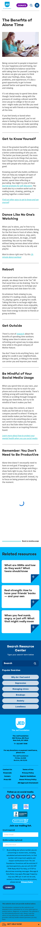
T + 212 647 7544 (20, 743)
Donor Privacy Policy (28, 779)
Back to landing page (30, 541)
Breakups (20, 694)
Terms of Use (28, 769)
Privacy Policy (28, 773)
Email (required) (9, 830)
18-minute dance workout (18, 255)
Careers (7, 776)
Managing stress (20, 688)
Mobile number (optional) (12, 840)
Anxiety (20, 700)
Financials (7, 773)
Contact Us (7, 769)
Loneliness (20, 706)
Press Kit (7, 779)
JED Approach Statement (28, 783)
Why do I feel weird (20, 677)
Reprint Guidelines (28, 776)
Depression (20, 683)
